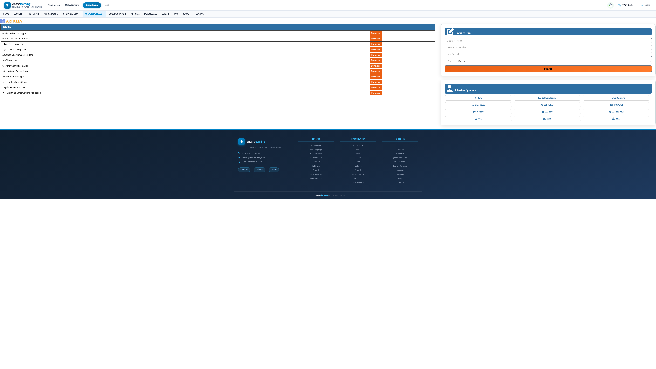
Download (375, 33)
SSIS (480, 118)
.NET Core (316, 162)
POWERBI (618, 105)
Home (400, 145)
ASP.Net (548, 111)
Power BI (316, 170)
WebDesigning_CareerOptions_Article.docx (21, 92)
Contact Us (400, 174)
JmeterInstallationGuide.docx (15, 82)
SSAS (618, 118)
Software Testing (549, 98)
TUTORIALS (34, 14)
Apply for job (54, 5)
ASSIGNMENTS (51, 14)
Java (480, 98)
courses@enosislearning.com (253, 157)
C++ (357, 149)
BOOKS (186, 14)
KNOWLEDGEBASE (93, 14)
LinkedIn (259, 169)
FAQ (176, 14)
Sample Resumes (400, 166)
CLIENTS (165, 14)
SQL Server (316, 166)
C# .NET (358, 157)
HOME (6, 14)
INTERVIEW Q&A (71, 14)
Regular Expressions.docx (13, 87)
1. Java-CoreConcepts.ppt (13, 44)
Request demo (92, 5)
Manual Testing (358, 174)
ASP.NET (357, 162)
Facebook (244, 169)
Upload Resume (400, 162)
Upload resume (72, 5)
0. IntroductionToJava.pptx (14, 33)
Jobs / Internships (400, 157)
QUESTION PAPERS (117, 14)
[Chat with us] (610, 5)
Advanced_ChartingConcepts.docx (17, 54)
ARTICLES (135, 14)
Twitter (274, 169)
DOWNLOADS (150, 14)
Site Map (400, 182)
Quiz (107, 5)
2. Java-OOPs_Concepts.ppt (14, 49)
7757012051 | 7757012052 (251, 153)
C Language (480, 105)
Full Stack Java (316, 153)
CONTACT (200, 14)
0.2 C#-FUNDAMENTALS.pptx (16, 38)
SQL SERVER (549, 105)
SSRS (549, 118)
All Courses (400, 153)
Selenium (358, 178)
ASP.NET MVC (618, 111)
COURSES (18, 14)
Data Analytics (316, 174)
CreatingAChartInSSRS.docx (15, 65)
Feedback (400, 170)
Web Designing (618, 98)
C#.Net (480, 111)
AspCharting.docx (10, 60)
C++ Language (316, 149)
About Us (400, 149)
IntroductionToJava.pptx (13, 76)
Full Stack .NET (316, 157)
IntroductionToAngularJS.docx (16, 71)
